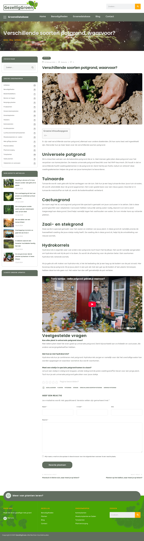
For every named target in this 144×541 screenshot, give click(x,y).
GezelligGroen (21, 535)
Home (5, 40)
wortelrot (75, 361)
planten (60, 388)
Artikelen (17, 40)
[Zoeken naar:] (20, 68)
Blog (11, 40)
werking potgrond (110, 388)
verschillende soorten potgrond (91, 388)
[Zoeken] (138, 6)
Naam (44, 407)
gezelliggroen (51, 388)
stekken (75, 388)
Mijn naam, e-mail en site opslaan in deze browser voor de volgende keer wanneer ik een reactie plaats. (80, 457)
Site (112, 407)
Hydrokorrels (48, 250)
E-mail (79, 407)
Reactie (45, 420)
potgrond (68, 388)
